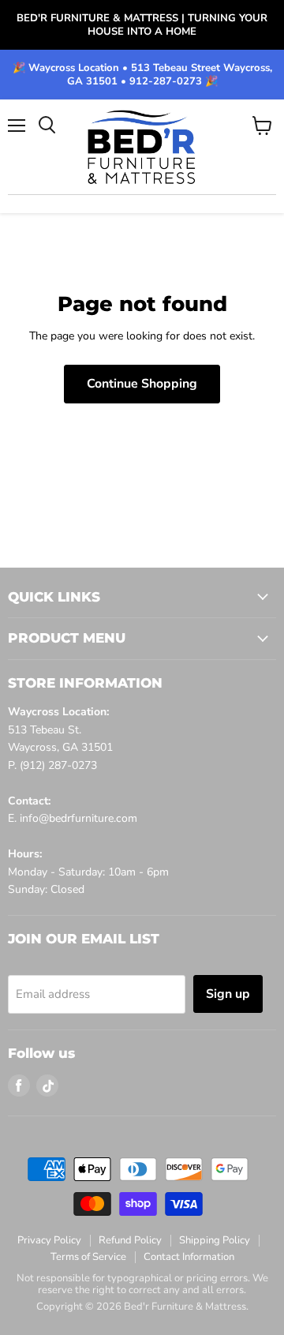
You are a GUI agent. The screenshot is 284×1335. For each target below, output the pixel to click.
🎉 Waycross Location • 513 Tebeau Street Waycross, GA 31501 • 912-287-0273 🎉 (142, 75)
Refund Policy (130, 1240)
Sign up (228, 994)
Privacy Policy (49, 1240)
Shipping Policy (214, 1240)
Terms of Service (88, 1257)
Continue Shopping (142, 383)
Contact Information (189, 1257)
